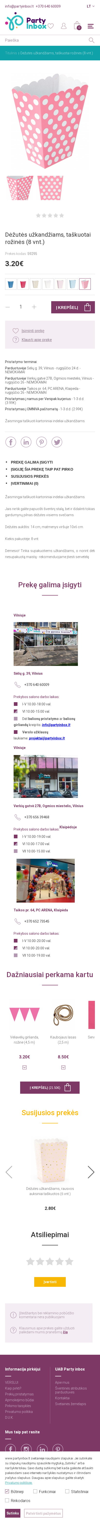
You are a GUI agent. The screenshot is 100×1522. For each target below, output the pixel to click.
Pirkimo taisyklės (18, 1406)
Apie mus (62, 1382)
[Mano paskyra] (63, 25)
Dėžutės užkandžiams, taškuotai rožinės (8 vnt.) (56, 53)
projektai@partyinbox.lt (47, 738)
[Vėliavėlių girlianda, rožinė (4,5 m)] (24, 1011)
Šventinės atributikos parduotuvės (71, 1390)
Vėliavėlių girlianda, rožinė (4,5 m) (24, 1039)
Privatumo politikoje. (19, 1483)
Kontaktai (62, 1398)
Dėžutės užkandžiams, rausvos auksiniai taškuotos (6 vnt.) (50, 1191)
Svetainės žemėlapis (70, 1404)
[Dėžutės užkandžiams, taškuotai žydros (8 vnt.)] (72, 284)
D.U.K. (9, 1417)
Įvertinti (50, 1282)
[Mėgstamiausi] (50, 25)
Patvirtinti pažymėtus (43, 1513)
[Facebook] (11, 442)
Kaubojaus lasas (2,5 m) (63, 1039)
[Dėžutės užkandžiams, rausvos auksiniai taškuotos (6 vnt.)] (50, 1158)
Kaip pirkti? (13, 1388)
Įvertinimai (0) (24, 483)
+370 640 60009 (48, 6)
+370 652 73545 (36, 921)
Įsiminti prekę (33, 331)
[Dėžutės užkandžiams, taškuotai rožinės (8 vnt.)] (50, 122)
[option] (50, 1172)
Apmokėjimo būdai (19, 1400)
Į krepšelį (45, 1088)
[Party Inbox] (25, 21)
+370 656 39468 (36, 817)
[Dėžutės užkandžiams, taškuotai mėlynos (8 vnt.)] (11, 284)
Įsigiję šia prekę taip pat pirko (42, 469)
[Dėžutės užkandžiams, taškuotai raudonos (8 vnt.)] (23, 284)
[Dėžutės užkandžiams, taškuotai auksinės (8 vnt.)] (35, 284)
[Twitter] (57, 442)
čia (65, 1332)
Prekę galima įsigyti (32, 462)
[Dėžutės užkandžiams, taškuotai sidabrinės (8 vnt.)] (48, 284)
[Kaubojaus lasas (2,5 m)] (63, 1011)
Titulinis (11, 53)
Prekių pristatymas (19, 1394)
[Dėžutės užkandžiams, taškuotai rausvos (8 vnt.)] (60, 284)
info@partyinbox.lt (19, 6)
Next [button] (91, 1172)
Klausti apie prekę (37, 339)
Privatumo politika (19, 1412)
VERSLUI (11, 1382)
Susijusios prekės (30, 476)
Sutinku (13, 1513)
